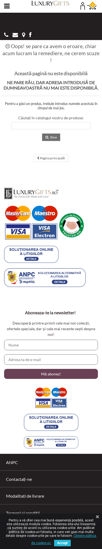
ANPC (12, 462)
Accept (62, 543)
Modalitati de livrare (25, 495)
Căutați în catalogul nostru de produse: (51, 117)
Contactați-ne (19, 479)
